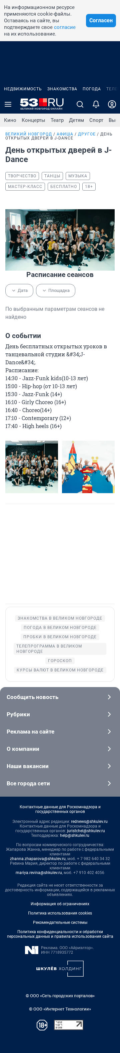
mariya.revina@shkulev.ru (39, 872)
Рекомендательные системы (60, 922)
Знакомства (62, 89)
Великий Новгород (28, 134)
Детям (76, 120)
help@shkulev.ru (74, 835)
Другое (87, 134)
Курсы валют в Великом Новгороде (60, 670)
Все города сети (28, 783)
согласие (65, 27)
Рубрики (18, 714)
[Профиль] (112, 104)
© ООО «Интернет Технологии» (60, 1009)
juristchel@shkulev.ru (86, 831)
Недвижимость (23, 89)
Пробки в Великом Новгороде (60, 637)
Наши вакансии (28, 766)
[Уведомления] (96, 104)
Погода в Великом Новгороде (60, 627)
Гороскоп (60, 660)
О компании (23, 749)
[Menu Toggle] (8, 104)
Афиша (65, 134)
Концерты (33, 120)
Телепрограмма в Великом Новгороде (49, 649)
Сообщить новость (32, 697)
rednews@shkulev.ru (89, 821)
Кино (10, 120)
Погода (92, 89)
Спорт (96, 120)
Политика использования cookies (60, 913)
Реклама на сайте (30, 731)
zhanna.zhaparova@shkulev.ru (38, 858)
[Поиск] (80, 104)
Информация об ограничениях (60, 904)
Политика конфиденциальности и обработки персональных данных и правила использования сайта (60, 934)
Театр (57, 120)
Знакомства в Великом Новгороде (60, 618)
